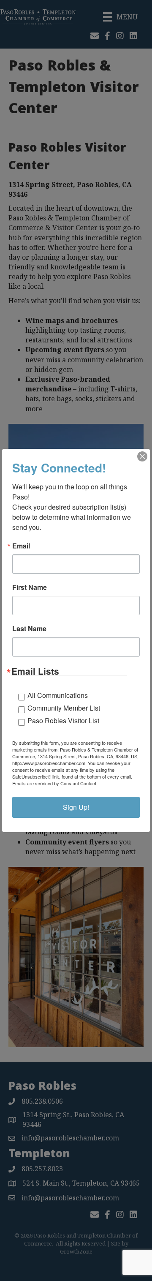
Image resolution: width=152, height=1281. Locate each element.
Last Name (29, 628)
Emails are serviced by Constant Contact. (55, 783)
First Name (29, 587)
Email (21, 546)
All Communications (57, 695)
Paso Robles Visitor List (63, 720)
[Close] (142, 456)
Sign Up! (76, 807)
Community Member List (63, 708)
